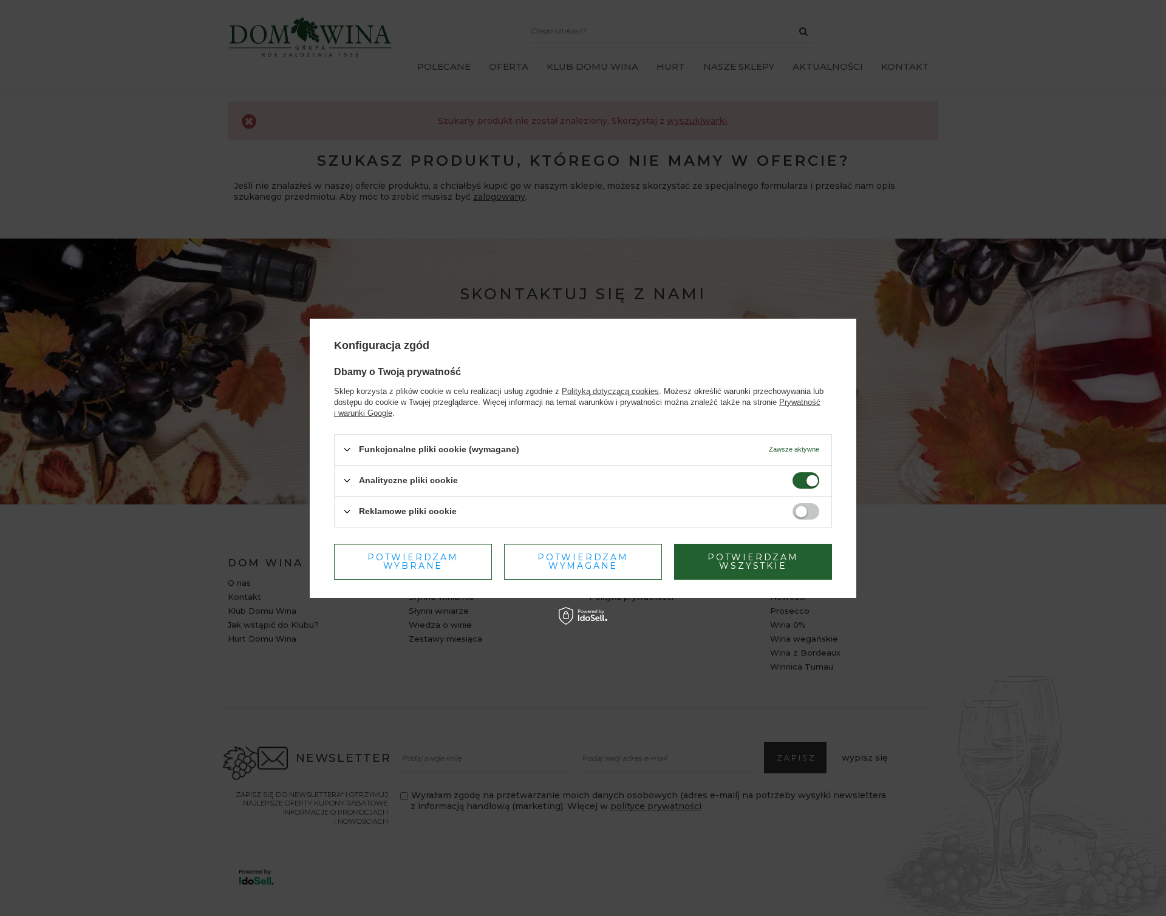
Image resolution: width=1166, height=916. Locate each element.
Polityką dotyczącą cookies (610, 390)
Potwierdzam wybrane (413, 561)
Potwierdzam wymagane (583, 561)
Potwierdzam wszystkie (753, 561)
